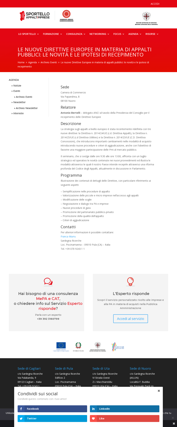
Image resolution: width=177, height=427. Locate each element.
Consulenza (74, 34)
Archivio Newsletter (27, 108)
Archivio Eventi (24, 96)
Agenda (133, 34)
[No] (172, 418)
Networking (98, 34)
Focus (117, 34)
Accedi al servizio (130, 318)
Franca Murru (68, 236)
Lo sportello (27, 34)
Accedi (155, 4)
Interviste (18, 113)
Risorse (150, 34)
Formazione (51, 34)
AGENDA (14, 79)
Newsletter (19, 102)
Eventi (16, 91)
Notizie (17, 85)
